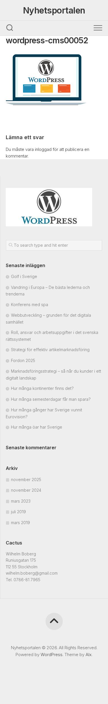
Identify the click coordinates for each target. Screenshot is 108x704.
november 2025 (26, 479)
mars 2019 (20, 522)
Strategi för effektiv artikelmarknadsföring (50, 349)
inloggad (43, 149)
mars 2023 (21, 501)
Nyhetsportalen (54, 10)
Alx (89, 654)
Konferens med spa (29, 304)
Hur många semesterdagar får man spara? (51, 399)
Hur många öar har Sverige (36, 427)
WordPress (51, 654)
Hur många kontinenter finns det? (42, 388)
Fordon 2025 (23, 360)
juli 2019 (18, 511)
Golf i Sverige (24, 276)
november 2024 (26, 490)
